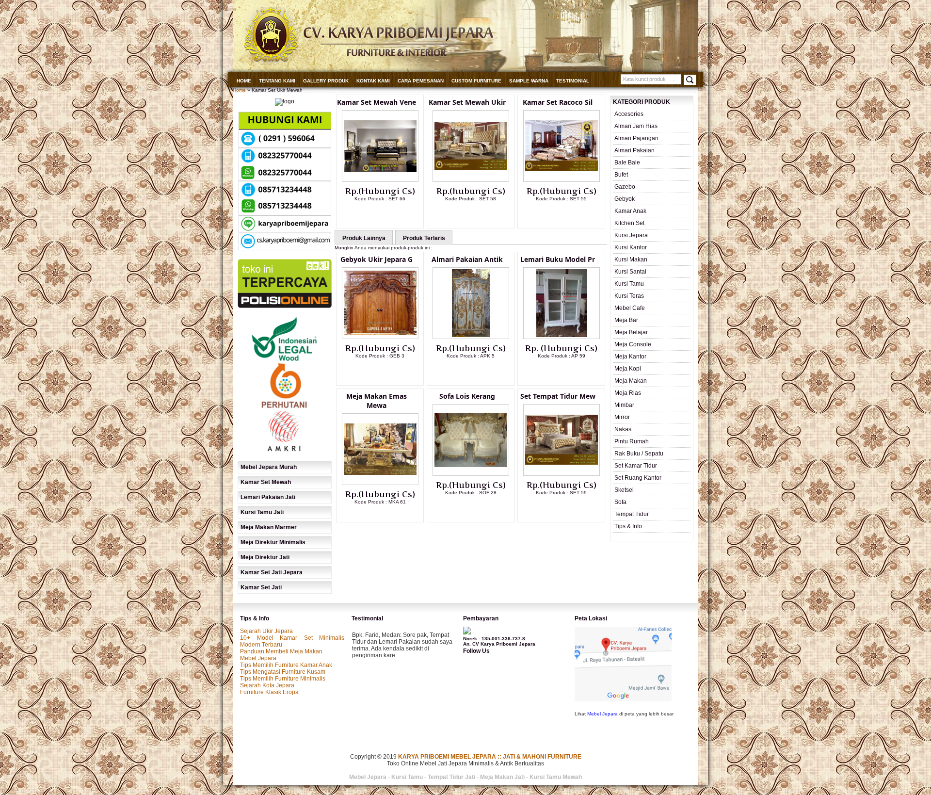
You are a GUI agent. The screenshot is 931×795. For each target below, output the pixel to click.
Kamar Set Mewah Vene (376, 102)
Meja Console (632, 344)
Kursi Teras (629, 295)
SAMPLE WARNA (528, 80)
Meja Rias (627, 392)
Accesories (628, 114)
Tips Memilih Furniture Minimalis (282, 678)
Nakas (622, 429)
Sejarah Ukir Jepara (266, 631)
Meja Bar (626, 320)
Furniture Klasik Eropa (269, 692)
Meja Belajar (631, 332)
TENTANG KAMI (277, 80)
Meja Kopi (627, 368)
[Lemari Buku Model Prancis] (561, 337)
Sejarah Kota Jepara (267, 685)
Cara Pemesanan (421, 80)
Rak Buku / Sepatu (638, 453)
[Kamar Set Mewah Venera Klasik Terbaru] (380, 180)
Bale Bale (627, 162)
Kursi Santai (630, 271)
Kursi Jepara (631, 235)
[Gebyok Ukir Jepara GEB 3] (380, 337)
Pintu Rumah (631, 441)
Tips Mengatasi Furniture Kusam (282, 671)
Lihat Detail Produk (387, 214)
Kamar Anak (630, 211)
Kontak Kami (373, 80)
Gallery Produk (326, 80)
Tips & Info (628, 526)
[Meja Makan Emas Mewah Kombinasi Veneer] (380, 483)
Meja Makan (630, 380)
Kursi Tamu (629, 283)
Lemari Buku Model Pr (557, 259)
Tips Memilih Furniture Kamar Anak (286, 665)
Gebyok (624, 198)
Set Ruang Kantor (637, 477)
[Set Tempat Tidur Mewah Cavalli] (561, 474)
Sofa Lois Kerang (467, 396)
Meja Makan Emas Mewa (376, 400)
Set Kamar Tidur (635, 465)
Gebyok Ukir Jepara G (376, 259)
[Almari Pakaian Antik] (471, 337)
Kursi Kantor (630, 247)
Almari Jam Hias (636, 126)
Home (244, 80)
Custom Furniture (476, 80)
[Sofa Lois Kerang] (471, 474)
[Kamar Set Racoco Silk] (561, 180)
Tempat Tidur (631, 514)
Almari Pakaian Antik (467, 259)
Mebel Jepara (258, 658)
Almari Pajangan (636, 138)
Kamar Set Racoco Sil (558, 102)
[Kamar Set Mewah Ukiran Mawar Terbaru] (471, 180)
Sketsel (624, 490)
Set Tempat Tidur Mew (557, 396)
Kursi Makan (630, 259)
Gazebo (624, 186)
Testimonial (572, 80)
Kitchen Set (629, 223)
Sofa (620, 502)
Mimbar (624, 405)
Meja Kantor (630, 356)
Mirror (622, 417)
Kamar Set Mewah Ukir (467, 102)
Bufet (621, 174)
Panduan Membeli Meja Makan (281, 651)
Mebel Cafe (629, 308)
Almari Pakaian (634, 150)
